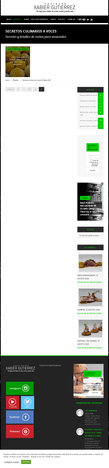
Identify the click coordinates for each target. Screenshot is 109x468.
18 (29, 89)
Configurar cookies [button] (11, 462)
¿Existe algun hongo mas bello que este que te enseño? (17, 61)
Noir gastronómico (39, 19)
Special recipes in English (88, 126)
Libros (53, 19)
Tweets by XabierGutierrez (50, 365)
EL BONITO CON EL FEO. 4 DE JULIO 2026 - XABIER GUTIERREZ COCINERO (94, 432)
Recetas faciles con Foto (88, 107)
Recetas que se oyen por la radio (89, 282)
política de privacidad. (94, 165)
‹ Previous (10, 89)
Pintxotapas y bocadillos (88, 101)
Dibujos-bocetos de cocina (88, 95)
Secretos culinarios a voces (17, 49)
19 (35, 89)
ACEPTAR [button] (26, 462)
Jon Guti (61, 19)
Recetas (17, 19)
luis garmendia (91, 411)
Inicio (9, 19)
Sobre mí (71, 19)
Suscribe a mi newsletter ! (93, 147)
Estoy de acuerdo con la (94, 163)
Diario (26, 19)
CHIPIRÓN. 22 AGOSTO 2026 (88, 310)
